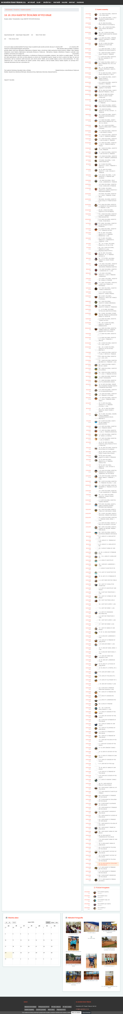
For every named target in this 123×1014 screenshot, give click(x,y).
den (57, 922)
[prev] (6, 922)
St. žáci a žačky (67, 1007)
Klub (38, 2)
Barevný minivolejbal (30, 1007)
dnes (14, 922)
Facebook (80, 2)
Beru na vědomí (76, 1012)
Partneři (56, 2)
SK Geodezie (8, 9)
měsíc (48, 922)
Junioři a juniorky (41, 1009)
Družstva (47, 2)
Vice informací (86, 1012)
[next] (9, 922)
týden (52, 922)
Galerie (64, 2)
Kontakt (72, 2)
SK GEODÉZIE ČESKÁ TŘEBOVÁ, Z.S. (13, 2)
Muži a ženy (51, 1009)
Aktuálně (31, 2)
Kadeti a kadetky (26, 9)
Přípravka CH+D (61, 1009)
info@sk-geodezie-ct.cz (82, 1009)
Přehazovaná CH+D (44, 1007)
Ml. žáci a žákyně (56, 1007)
